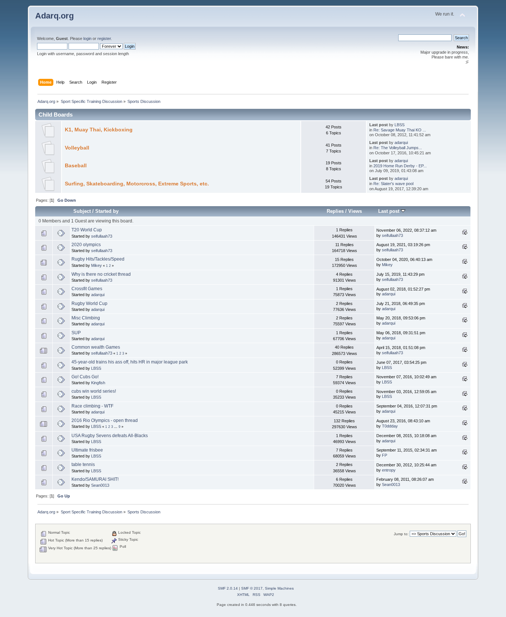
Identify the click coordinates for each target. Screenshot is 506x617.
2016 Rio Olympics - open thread (104, 420)
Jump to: (401, 534)
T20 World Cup (86, 229)
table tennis (83, 464)
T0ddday (390, 426)
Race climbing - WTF (92, 406)
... (116, 427)
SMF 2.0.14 (228, 588)
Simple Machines (279, 588)
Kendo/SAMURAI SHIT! (95, 479)
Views (355, 211)
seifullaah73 (101, 236)
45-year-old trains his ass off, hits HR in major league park (129, 362)
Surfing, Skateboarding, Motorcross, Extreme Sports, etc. (137, 184)
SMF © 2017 (252, 588)
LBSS (400, 125)
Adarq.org (54, 15)
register (104, 38)
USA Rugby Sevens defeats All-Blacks (109, 435)
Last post (389, 211)
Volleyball (77, 148)
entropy (389, 470)
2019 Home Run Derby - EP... (400, 166)
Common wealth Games (95, 347)
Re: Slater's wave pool (393, 183)
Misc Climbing (85, 318)
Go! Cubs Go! (85, 376)
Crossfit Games (86, 288)
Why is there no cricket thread (101, 274)
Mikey (96, 265)
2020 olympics (86, 244)
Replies (335, 211)
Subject (82, 211)
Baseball (76, 165)
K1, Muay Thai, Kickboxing (99, 130)
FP (384, 455)
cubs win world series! (93, 391)
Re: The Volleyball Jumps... (397, 147)
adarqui (401, 142)
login (87, 38)
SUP (76, 332)
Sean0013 (100, 485)
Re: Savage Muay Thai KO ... (399, 130)
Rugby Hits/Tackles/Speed (97, 259)
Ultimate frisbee (87, 450)
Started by (107, 211)
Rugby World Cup (89, 303)
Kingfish (98, 382)
